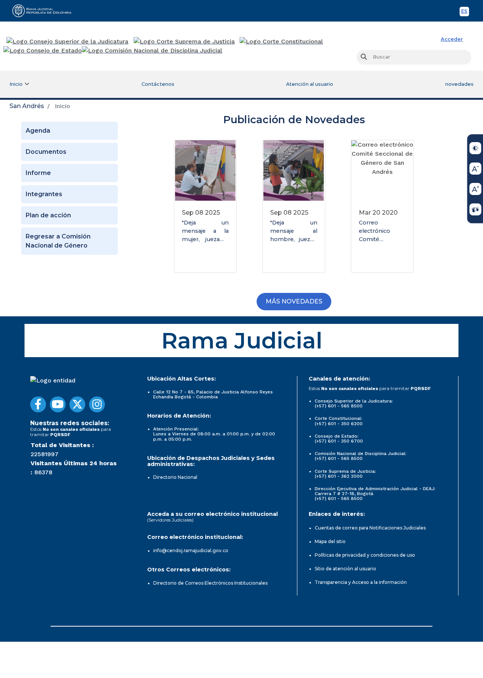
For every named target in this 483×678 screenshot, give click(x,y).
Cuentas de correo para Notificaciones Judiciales (370, 528)
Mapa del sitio (330, 541)
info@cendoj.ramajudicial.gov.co (190, 550)
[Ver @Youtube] (58, 404)
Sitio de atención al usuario (345, 568)
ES (465, 12)
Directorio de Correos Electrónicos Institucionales (210, 583)
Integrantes (44, 194)
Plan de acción (48, 215)
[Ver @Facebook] (38, 404)
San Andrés (26, 106)
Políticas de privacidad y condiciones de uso (365, 555)
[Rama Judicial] (45, 10)
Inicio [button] (16, 84)
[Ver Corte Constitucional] (281, 41)
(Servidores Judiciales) (170, 520)
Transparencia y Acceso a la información (361, 582)
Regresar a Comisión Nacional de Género (58, 241)
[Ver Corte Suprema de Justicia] (184, 41)
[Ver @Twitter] (77, 404)
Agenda (38, 130)
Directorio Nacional (175, 477)
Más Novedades (294, 301)
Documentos (46, 151)
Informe (38, 172)
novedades (459, 84)
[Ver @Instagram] (97, 404)
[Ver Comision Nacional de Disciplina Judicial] (152, 50)
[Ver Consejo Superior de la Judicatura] (67, 41)
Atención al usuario (309, 84)
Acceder (452, 39)
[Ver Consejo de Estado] (42, 50)
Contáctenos (158, 84)
